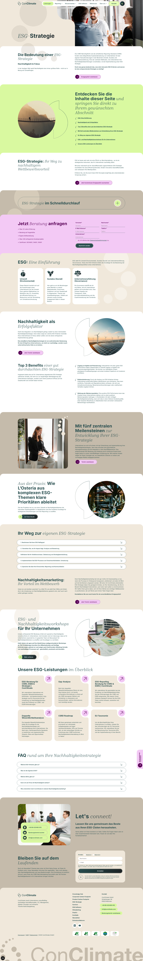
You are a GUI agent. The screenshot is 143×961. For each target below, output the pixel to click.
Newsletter (76, 918)
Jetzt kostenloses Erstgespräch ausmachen (95, 183)
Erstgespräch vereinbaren (89, 77)
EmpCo (74, 912)
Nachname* (105, 222)
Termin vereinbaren (88, 462)
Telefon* (104, 228)
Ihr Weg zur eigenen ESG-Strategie (89, 135)
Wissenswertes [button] (70, 3)
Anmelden (100, 871)
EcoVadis (75, 915)
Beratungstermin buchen (36, 832)
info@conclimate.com (35, 838)
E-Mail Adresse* (80, 228)
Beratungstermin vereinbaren (111, 913)
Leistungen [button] (47, 3)
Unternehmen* (80, 234)
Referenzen (93, 3)
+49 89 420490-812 (35, 827)
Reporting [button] (58, 3)
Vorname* (78, 222)
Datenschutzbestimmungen (98, 240)
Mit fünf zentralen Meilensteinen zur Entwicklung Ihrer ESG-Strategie (100, 131)
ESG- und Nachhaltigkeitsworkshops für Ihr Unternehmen (96, 139)
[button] (71, 203)
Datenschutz (33, 935)
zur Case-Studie (29, 517)
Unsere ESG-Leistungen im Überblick (90, 144)
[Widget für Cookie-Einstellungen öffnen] (3, 958)
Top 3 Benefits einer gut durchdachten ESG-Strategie (95, 126)
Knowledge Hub (77, 894)
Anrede (80, 855)
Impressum (21, 935)
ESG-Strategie (77, 902)
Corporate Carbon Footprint (81, 896)
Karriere (75, 904)
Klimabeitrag (76, 910)
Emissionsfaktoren (78, 920)
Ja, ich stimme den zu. (93, 240)
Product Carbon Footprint (80, 899)
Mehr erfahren (28, 657)
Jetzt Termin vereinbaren (32, 353)
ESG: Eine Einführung (85, 118)
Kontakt (114, 3)
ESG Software (83, 3)
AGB (27, 935)
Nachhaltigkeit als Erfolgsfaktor (88, 122)
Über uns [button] (103, 3)
